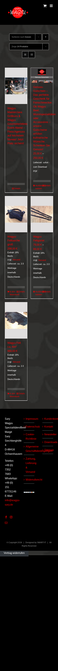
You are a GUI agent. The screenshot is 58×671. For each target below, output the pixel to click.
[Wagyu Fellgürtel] (42, 214)
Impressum (29, 418)
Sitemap (48, 450)
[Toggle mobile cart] (45, 5)
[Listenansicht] (32, 54)
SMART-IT (41, 542)
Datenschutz (29, 426)
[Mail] (6, 522)
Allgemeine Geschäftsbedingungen (29, 448)
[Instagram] (11, 517)
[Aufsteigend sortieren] (46, 37)
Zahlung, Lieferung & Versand (29, 465)
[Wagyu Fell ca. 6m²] (16, 320)
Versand (16, 259)
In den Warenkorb (13, 293)
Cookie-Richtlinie (29, 436)
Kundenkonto (48, 418)
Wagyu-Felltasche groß (13, 240)
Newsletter (48, 434)
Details (17, 188)
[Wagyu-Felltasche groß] (16, 214)
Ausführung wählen (38, 187)
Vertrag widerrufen (14, 553)
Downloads (48, 442)
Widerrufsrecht (29, 479)
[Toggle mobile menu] (51, 5)
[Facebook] (6, 517)
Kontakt (48, 426)
